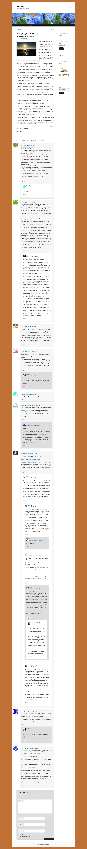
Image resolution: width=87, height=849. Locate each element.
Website (20, 830)
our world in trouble (35, 134)
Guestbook (53, 25)
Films (26, 25)
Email (21, 824)
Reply (23, 181)
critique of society (28, 134)
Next (52, 29)
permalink (23, 136)
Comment (21, 801)
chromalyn (23, 453)
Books (39, 25)
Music (43, 25)
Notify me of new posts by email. (25, 836)
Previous (18, 29)
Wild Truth (21, 6)
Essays (34, 25)
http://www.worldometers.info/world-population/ (31, 459)
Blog (30, 25)
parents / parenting (42, 134)
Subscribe (61, 48)
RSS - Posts (61, 55)
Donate (47, 25)
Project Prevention (25, 88)
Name (21, 818)
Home (18, 25)
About (22, 25)
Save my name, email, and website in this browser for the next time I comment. (33, 834)
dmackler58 (49, 134)
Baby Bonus (29, 71)
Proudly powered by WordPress (43, 844)
